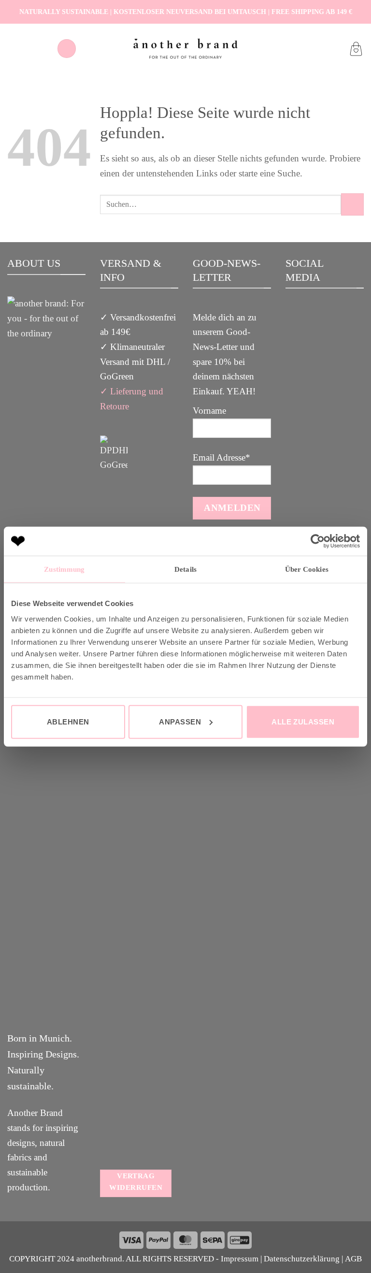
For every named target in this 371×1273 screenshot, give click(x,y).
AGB (353, 1258)
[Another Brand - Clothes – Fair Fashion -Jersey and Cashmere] (185, 48)
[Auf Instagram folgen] (324, 338)
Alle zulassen (302, 721)
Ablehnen (68, 721)
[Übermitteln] (352, 204)
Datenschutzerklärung (302, 1258)
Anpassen (180, 721)
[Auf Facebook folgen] (310, 338)
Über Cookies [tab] (306, 569)
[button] (66, 48)
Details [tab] (185, 569)
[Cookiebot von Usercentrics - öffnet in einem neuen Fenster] (317, 541)
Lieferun (126, 391)
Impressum (239, 1258)
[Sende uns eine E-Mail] (339, 338)
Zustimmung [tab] (64, 569)
